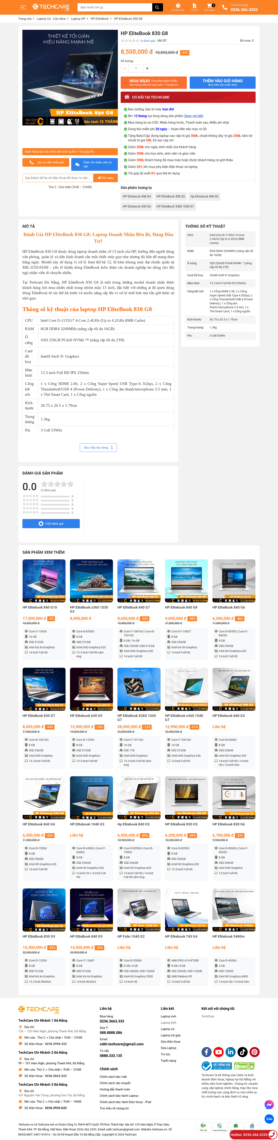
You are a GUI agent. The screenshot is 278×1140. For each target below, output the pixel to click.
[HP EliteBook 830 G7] (44, 689)
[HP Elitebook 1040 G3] (91, 797)
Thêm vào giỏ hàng (222, 82)
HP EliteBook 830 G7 (39, 716)
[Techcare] (51, 7)
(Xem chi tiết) (194, 116)
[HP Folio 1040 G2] (138, 910)
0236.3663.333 (56, 1076)
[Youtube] (218, 1052)
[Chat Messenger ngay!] (269, 1104)
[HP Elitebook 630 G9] (91, 689)
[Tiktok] (243, 1052)
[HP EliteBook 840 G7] (138, 580)
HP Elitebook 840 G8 (181, 607)
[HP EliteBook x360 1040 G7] (186, 689)
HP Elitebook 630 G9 (86, 716)
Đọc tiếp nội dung (96, 447)
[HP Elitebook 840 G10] (44, 580)
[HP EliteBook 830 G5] (186, 797)
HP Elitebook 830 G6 (137, 206)
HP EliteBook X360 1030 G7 (175, 206)
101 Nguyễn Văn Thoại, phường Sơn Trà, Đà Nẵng (51, 1095)
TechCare (207, 1016)
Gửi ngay (108, 178)
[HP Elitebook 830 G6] (233, 797)
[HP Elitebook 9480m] (233, 910)
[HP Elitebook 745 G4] (186, 910)
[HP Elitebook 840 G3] (233, 689)
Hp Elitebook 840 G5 (204, 196)
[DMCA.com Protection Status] (244, 1066)
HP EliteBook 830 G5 (171, 196)
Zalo (269, 1119)
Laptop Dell (168, 1023)
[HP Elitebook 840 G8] (186, 580)
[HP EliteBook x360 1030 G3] (91, 580)
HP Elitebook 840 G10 (40, 607)
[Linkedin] (230, 1052)
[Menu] (23, 7)
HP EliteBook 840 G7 (133, 607)
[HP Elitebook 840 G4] (44, 797)
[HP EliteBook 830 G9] (44, 910)
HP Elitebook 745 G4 (181, 936)
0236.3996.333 (56, 1044)
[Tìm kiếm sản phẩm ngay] (157, 7)
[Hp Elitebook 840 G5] (138, 797)
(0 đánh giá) (147, 40)
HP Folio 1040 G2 (131, 936)
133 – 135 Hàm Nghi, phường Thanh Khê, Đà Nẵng (52, 1031)
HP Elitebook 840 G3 (228, 716)
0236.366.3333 (244, 10)
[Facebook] (206, 1052)
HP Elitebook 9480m (228, 936)
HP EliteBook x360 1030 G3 (89, 609)
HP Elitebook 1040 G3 (87, 824)
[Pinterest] (255, 1052)
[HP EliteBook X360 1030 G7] (138, 689)
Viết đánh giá (54, 524)
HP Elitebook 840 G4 (137, 196)
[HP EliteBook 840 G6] (233, 580)
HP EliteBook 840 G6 (228, 607)
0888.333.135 (111, 1056)
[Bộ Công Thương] (217, 1066)
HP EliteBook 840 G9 (86, 936)
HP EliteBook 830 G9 (39, 936)
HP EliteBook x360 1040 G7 (184, 718)
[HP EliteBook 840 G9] (91, 910)
